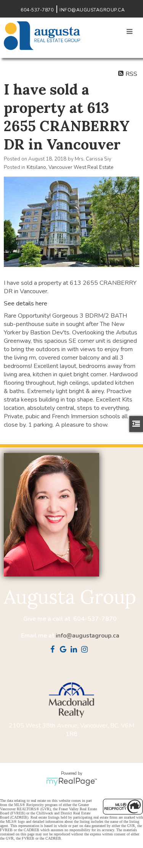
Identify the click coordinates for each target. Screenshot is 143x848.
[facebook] (54, 650)
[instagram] (86, 650)
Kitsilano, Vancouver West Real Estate (70, 167)
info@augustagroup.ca (87, 635)
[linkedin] (75, 650)
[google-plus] (64, 650)
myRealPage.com (71, 781)
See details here (25, 303)
